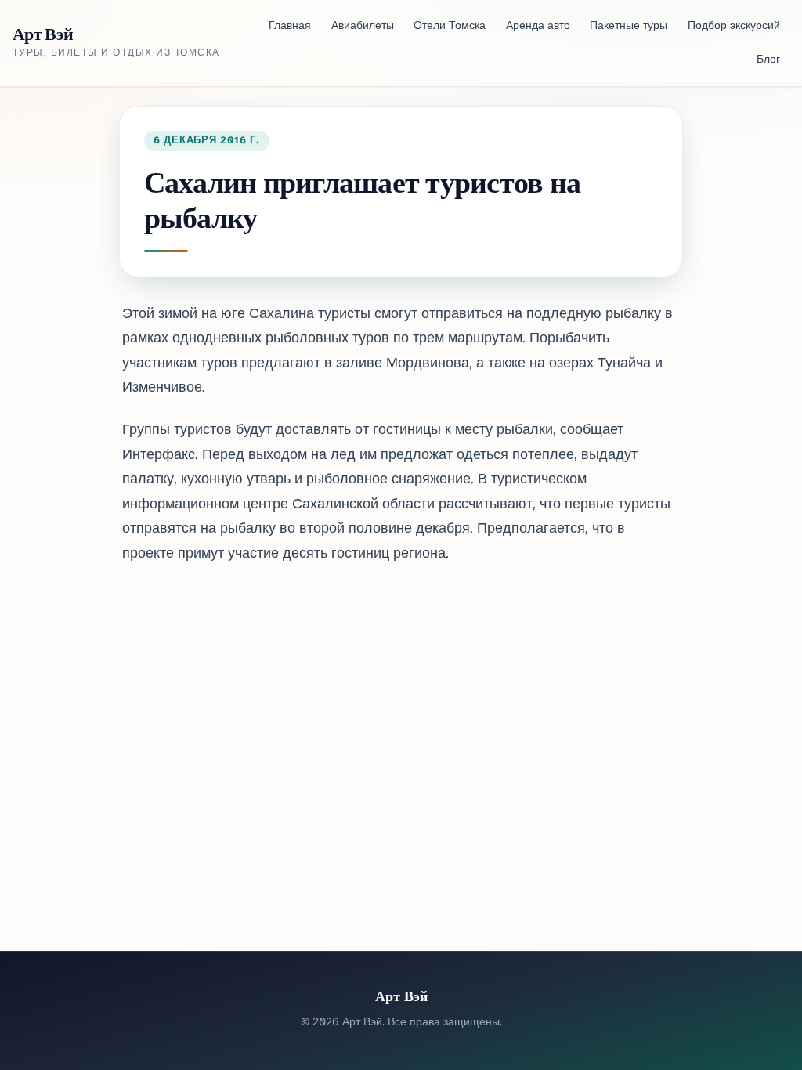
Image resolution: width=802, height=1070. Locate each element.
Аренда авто (538, 26)
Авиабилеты (362, 26)
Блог (768, 60)
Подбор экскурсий (734, 26)
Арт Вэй (43, 33)
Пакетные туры (628, 26)
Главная (290, 26)
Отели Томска (450, 26)
